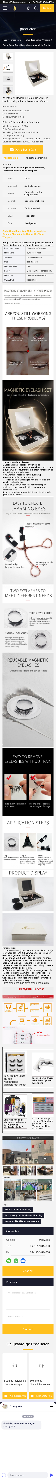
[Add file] (4, 1475)
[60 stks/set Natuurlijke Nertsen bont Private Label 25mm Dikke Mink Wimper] (41, 1365)
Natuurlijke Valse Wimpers (37, 40)
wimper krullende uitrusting (18, 1209)
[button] (8, 94)
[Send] (51, 1475)
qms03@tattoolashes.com (18, 2)
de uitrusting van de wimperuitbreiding (23, 1215)
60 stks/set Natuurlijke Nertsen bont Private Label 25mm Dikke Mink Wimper (40, 1382)
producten (16, 40)
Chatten (47, 8)
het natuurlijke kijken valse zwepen (22, 1221)
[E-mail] (23, 1261)
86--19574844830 (44, 2)
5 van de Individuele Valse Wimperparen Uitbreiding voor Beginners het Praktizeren (15, 1382)
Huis (4, 40)
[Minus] (52, 1406)
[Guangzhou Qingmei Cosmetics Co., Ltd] (15, 8)
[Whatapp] (16, 1261)
